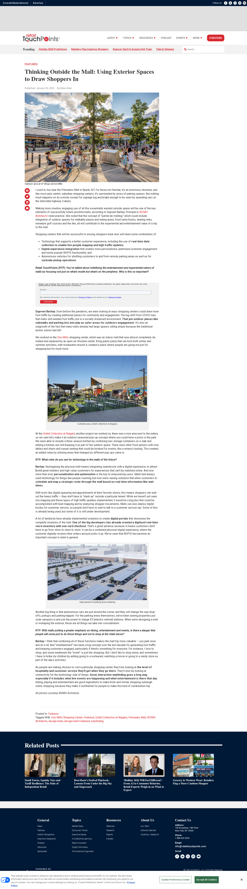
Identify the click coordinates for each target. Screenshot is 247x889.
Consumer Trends (80, 830)
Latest (111, 38)
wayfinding (97, 721)
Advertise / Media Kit (150, 835)
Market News (77, 826)
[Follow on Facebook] (225, 3)
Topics (127, 38)
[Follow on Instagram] (239, 3)
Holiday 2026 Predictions (53, 49)
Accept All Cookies (206, 879)
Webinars (110, 826)
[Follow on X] (235, 3)
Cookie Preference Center (175, 879)
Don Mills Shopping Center (67, 717)
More (196, 38)
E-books (109, 839)
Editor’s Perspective (45, 835)
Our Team (145, 826)
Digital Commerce (80, 847)
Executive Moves (79, 835)
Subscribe (215, 38)
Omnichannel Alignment (83, 851)
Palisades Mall (137, 717)
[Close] (241, 879)
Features (31, 64)
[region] (123, 880)
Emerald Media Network (15, 3)
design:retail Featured (77, 721)
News (39, 826)
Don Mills (63, 337)
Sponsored (42, 851)
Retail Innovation (79, 843)
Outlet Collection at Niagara (59, 433)
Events (180, 38)
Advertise (38, 3)
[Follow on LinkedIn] (230, 3)
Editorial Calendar (148, 830)
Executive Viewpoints (46, 839)
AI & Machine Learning (82, 839)
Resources (146, 38)
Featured (89, 717)
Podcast (166, 38)
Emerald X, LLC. (198, 870)
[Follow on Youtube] (244, 3)
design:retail (56, 721)
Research (110, 830)
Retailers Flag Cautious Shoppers (90, 49)
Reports (109, 835)
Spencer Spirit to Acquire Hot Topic (132, 49)
